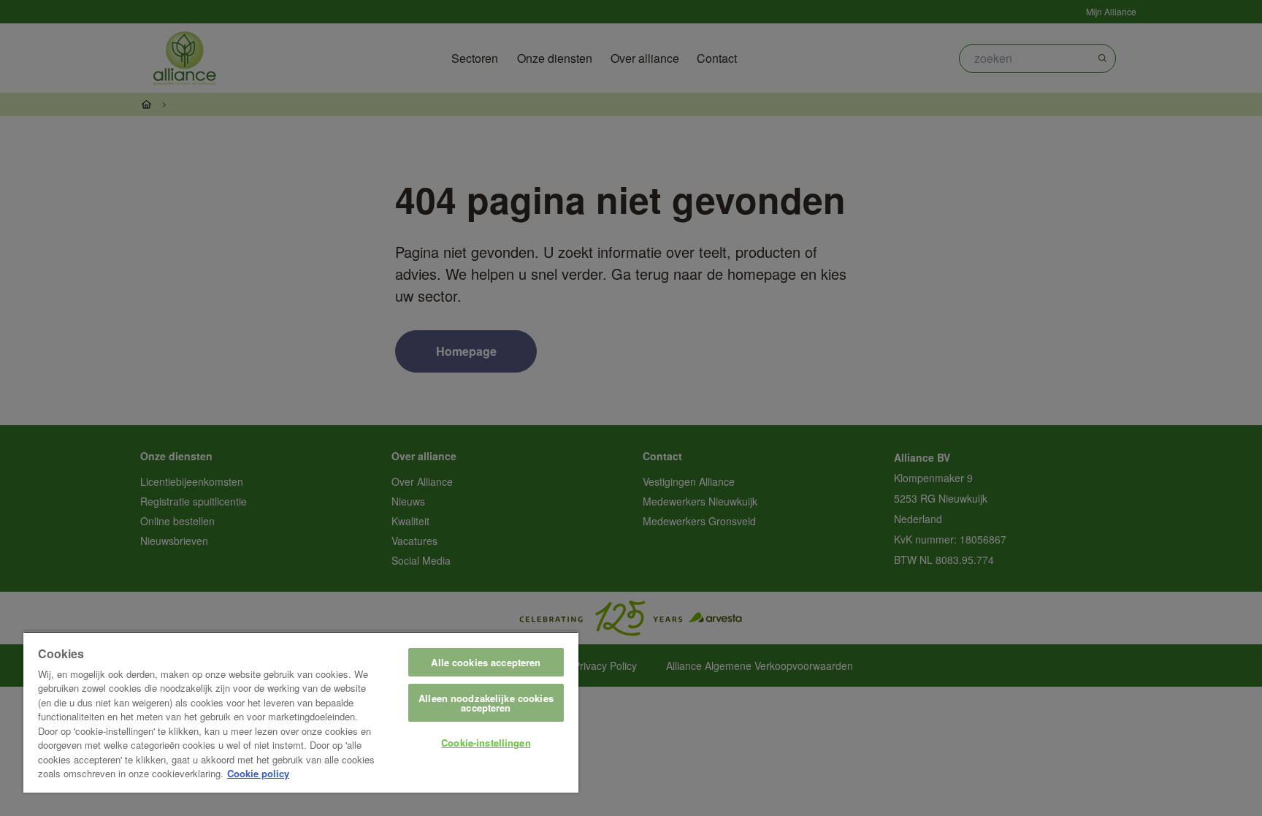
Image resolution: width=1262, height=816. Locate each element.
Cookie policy (258, 773)
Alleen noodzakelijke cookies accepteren (486, 702)
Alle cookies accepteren (485, 662)
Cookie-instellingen (485, 743)
